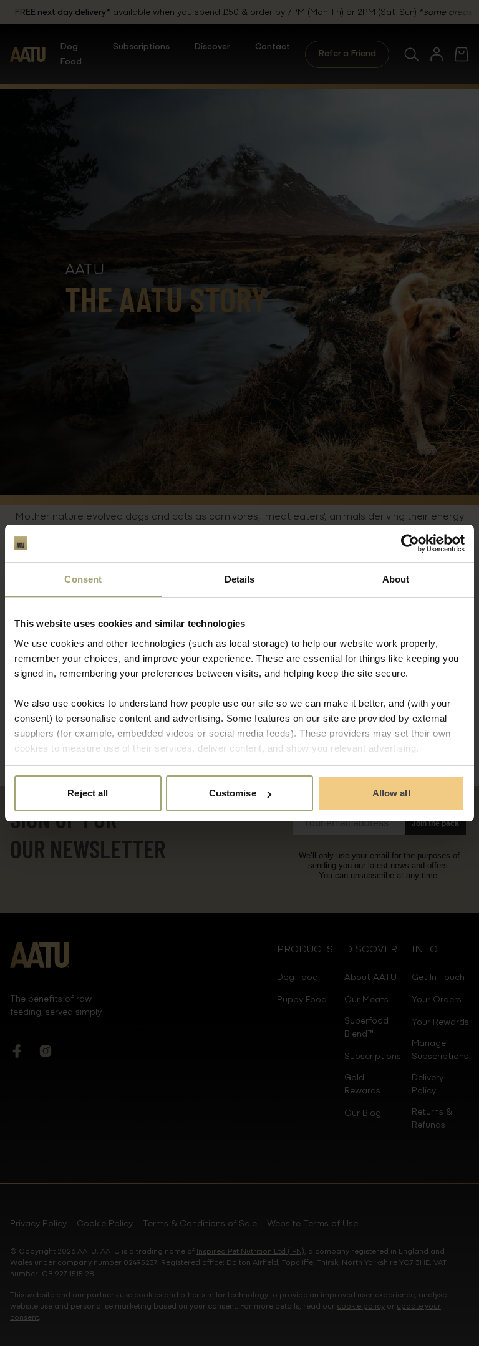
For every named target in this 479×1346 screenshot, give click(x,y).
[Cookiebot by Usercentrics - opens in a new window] (410, 543)
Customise (232, 793)
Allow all (391, 793)
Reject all (87, 793)
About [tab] (396, 579)
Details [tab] (240, 579)
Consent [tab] (83, 579)
